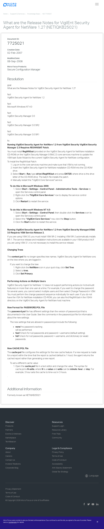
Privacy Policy (58, 452)
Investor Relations (13, 464)
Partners (9, 430)
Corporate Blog (11, 468)
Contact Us (10, 460)
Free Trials (56, 434)
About (8, 452)
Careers (8, 456)
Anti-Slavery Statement (62, 468)
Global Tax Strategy (60, 471)
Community (57, 437)
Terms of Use (57, 456)
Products (9, 426)
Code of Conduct (59, 460)
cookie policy (13, 522)
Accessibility (57, 464)
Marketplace (10, 437)
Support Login (58, 426)
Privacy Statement (13, 489)
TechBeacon (10, 441)
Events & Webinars (13, 434)
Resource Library (59, 430)
